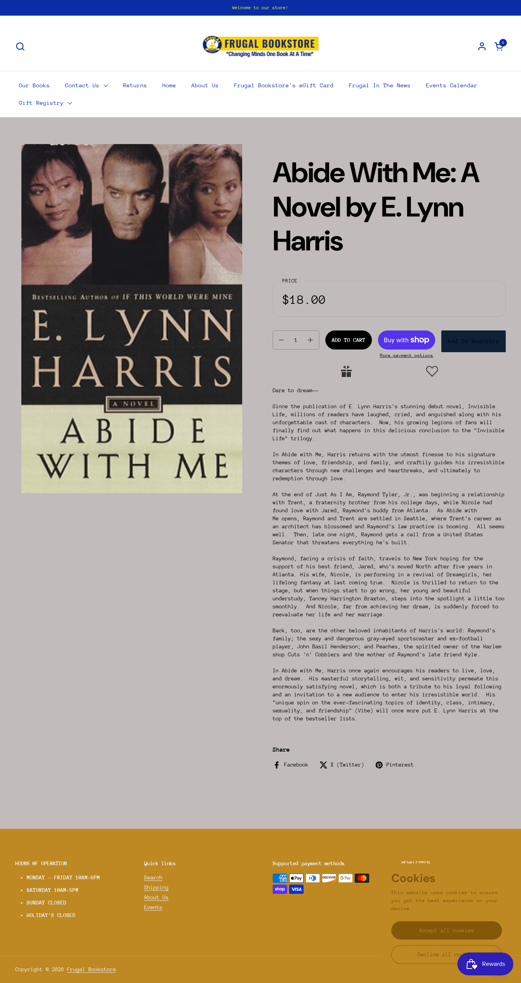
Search (153, 877)
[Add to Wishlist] (432, 371)
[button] (20, 46)
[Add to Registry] (346, 371)
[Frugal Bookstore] (260, 46)
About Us (156, 897)
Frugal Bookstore (91, 969)
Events (153, 907)
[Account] (482, 46)
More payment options (406, 355)
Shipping (156, 887)
